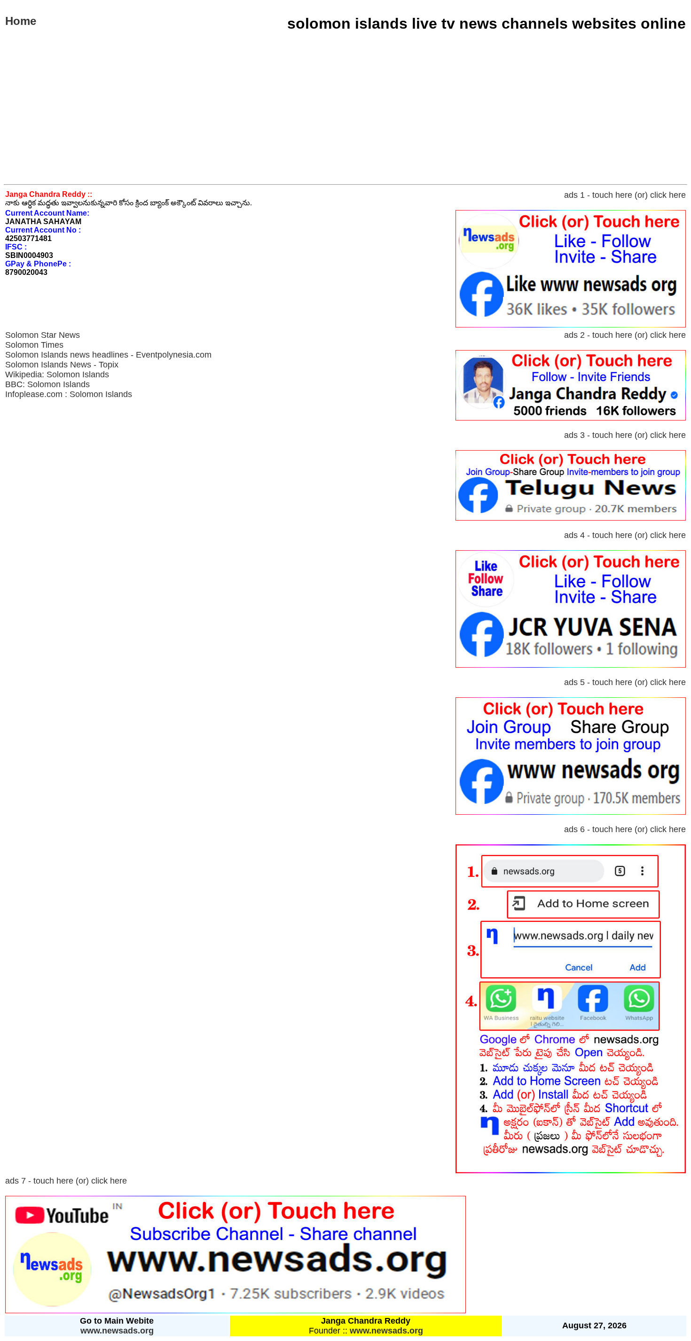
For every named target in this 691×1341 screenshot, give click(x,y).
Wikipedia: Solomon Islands (57, 374)
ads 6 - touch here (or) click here (625, 829)
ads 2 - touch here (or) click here (625, 335)
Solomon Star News (42, 335)
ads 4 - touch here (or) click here (625, 535)
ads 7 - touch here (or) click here (66, 1180)
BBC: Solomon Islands (47, 384)
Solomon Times (34, 345)
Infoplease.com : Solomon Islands (68, 394)
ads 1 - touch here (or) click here (625, 195)
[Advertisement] (345, 113)
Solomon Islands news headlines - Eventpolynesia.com (108, 354)
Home (20, 21)
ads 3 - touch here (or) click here (625, 435)
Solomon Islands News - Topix (61, 364)
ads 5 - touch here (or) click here (625, 682)
